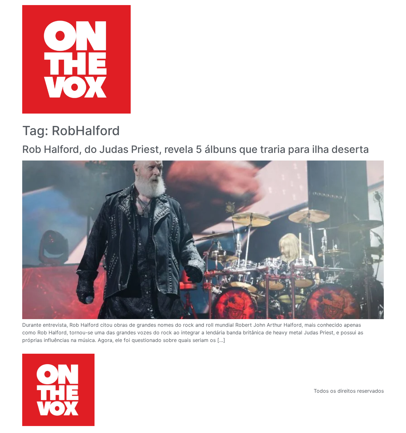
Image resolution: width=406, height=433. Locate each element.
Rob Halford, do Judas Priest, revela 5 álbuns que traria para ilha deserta (195, 149)
